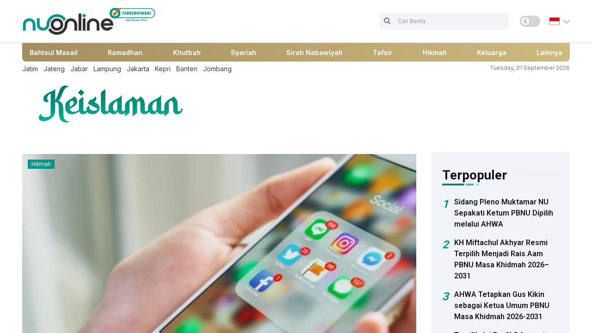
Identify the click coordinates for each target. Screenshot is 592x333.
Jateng (54, 69)
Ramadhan (125, 52)
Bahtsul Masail (54, 52)
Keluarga (491, 52)
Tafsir (382, 52)
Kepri (163, 69)
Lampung (107, 69)
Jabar (79, 69)
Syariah (243, 52)
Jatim (30, 69)
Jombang (217, 69)
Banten (186, 69)
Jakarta (138, 69)
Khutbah (187, 52)
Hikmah (435, 52)
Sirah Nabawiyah (314, 52)
